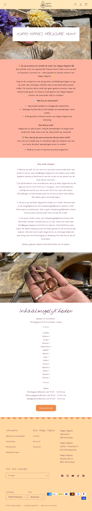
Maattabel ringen (12, 452)
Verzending (10, 441)
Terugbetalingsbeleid (30, 505)
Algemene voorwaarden (15, 436)
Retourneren (11, 447)
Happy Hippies (16, 505)
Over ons (36, 441)
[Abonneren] (46, 475)
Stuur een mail (46, 408)
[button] (5, 4)
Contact (36, 436)
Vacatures (37, 447)
